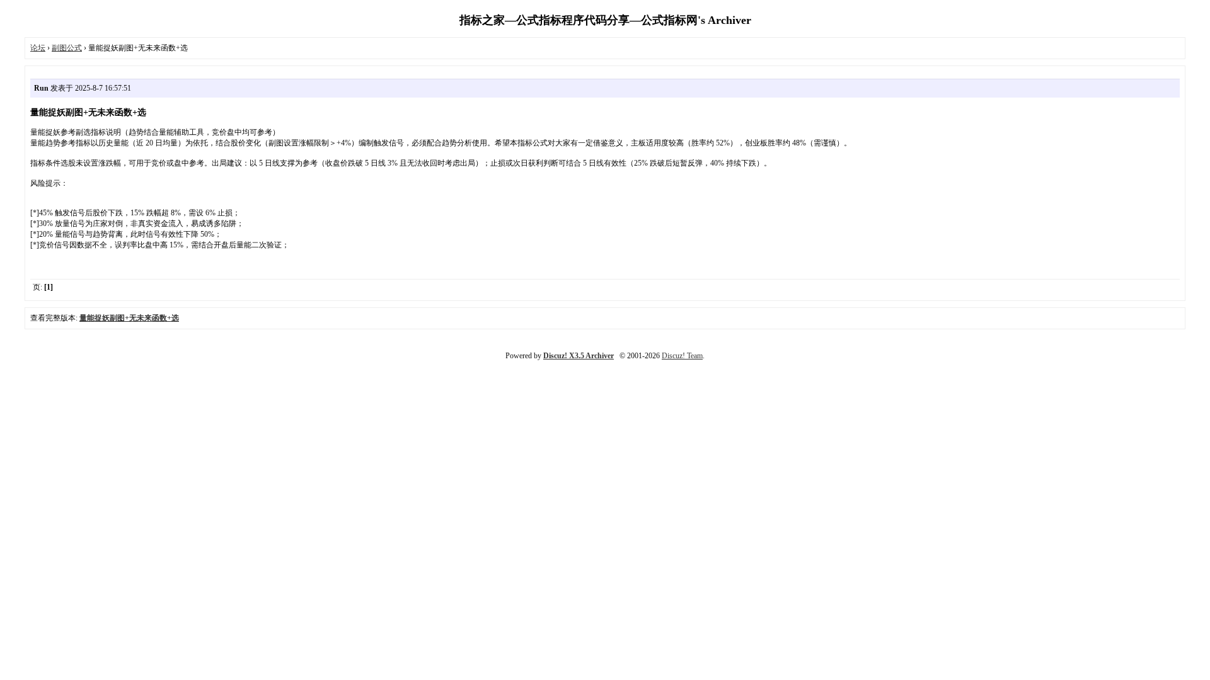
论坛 (37, 47)
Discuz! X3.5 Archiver (578, 355)
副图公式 (67, 47)
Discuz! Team (682, 355)
